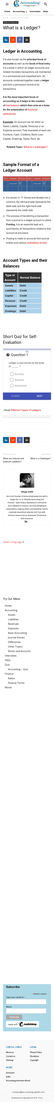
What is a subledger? (36, 147)
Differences (14, 642)
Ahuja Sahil (27, 491)
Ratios (11, 678)
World (8, 687)
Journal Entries (16, 637)
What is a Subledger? (40, 458)
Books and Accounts (19, 17)
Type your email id (15, 997)
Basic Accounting (17, 633)
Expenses (13, 628)
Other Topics (15, 646)
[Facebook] (20, 40)
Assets (11, 614)
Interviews (10, 655)
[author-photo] (27, 487)
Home (5, 17)
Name (9, 1006)
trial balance (13, 105)
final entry (19, 380)
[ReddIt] (13, 40)
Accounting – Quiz (18, 669)
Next (40, 396)
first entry (19, 374)
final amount (21, 385)
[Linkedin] (6, 40)
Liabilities (13, 619)
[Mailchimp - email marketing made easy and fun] (22, 1026)
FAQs (7, 660)
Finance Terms (16, 683)
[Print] (27, 40)
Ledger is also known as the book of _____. (26, 364)
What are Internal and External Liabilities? (13, 460)
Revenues (13, 624)
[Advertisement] (27, 568)
